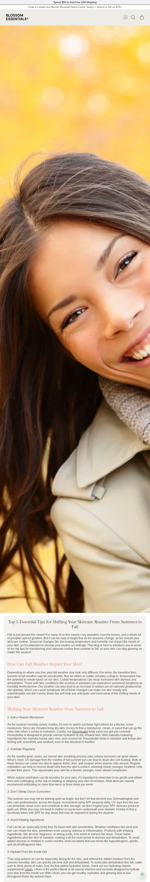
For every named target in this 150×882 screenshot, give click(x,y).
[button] (132, 17)
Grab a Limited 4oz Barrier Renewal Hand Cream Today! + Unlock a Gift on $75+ (75, 6)
